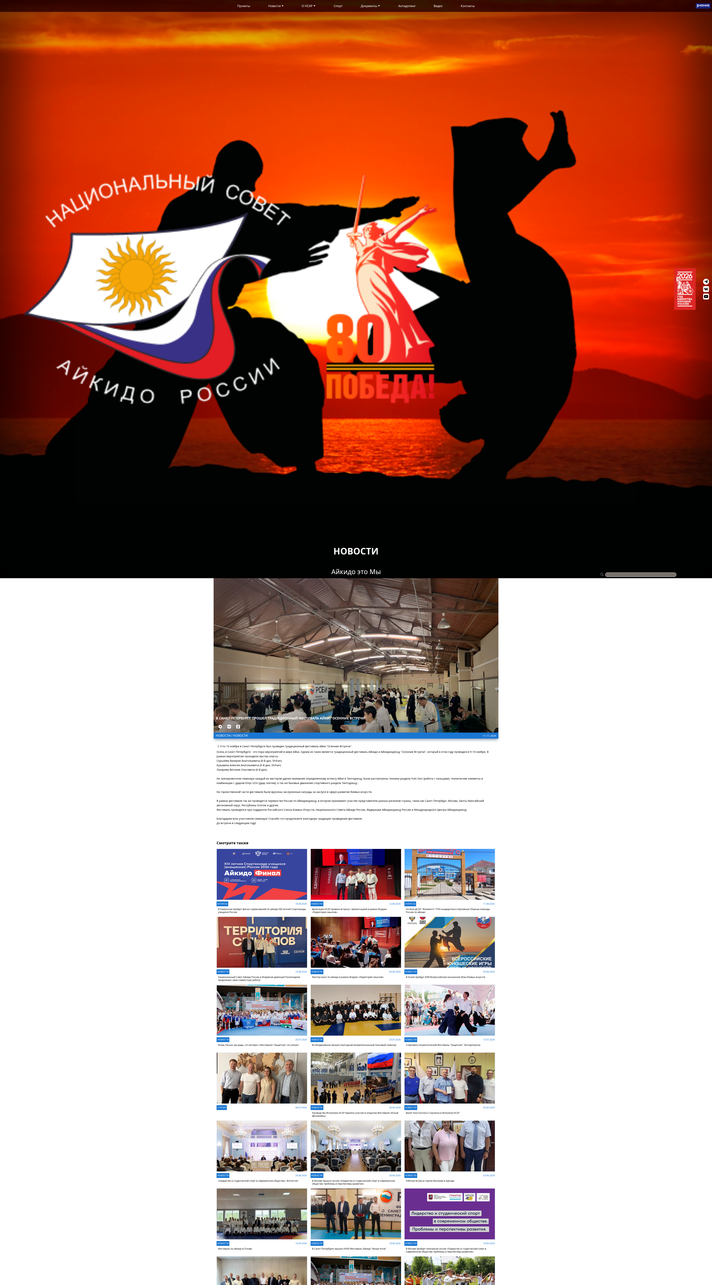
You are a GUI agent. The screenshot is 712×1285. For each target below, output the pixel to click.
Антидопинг (407, 6)
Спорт (338, 6)
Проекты (243, 6)
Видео (438, 6)
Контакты (468, 6)
